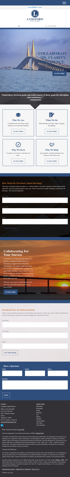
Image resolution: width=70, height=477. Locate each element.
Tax (37, 415)
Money (38, 417)
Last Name (5, 207)
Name (4, 369)
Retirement (39, 406)
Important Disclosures (8, 469)
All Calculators (40, 425)
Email (4, 217)
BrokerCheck (40, 433)
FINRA (58, 460)
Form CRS (21, 429)
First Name (5, 196)
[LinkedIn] (18, 26)
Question (5, 379)
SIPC (63, 460)
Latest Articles (40, 421)
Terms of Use (35, 469)
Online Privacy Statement (23, 469)
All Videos (39, 423)
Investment (39, 408)
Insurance (39, 412)
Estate (38, 410)
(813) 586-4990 (52, 26)
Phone (50, 369)
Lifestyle (38, 419)
